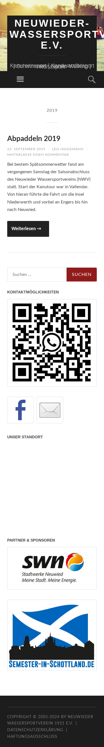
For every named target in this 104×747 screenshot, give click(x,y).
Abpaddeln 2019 (33, 138)
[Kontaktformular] (50, 410)
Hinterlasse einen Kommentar (38, 154)
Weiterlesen (26, 229)
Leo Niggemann (67, 149)
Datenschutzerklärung (35, 730)
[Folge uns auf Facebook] (20, 410)
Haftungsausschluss (32, 737)
